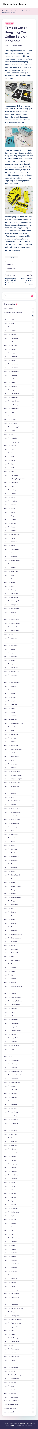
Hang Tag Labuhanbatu (11, 756)
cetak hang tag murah (11, 257)
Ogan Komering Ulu (10, 1408)
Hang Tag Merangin (10, 923)
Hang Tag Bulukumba (10, 505)
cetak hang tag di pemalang (13, 312)
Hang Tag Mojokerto (10, 942)
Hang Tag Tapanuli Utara (12, 1327)
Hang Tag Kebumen (10, 686)
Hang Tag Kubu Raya (10, 727)
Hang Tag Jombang (10, 656)
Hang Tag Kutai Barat (11, 745)
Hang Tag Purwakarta (11, 1119)
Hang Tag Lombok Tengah (12, 812)
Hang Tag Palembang (11, 1008)
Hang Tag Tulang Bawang (12, 1375)
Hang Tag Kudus (9, 730)
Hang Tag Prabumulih (10, 1104)
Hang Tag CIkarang (10, 519)
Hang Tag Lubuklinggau (11, 823)
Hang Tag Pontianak (10, 1097)
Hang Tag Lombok (10, 805)
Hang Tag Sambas (10, 1156)
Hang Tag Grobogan (10, 590)
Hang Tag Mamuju (9, 882)
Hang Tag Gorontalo (10, 579)
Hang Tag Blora (9, 468)
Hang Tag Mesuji (9, 927)
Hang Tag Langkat (10, 793)
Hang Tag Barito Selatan (12, 401)
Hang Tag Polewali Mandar (12, 1090)
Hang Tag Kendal (9, 693)
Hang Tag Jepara (9, 649)
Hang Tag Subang (10, 1249)
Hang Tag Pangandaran (11, 1027)
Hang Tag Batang (9, 419)
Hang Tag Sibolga (10, 1193)
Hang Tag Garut (9, 575)
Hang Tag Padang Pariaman (13, 1001)
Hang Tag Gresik (9, 586)
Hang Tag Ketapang (10, 705)
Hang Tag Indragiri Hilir (11, 605)
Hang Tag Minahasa (10, 930)
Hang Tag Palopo (9, 1012)
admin (10, 264)
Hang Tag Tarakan (10, 1334)
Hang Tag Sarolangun (11, 1171)
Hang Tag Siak (8, 1190)
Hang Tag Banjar (9, 360)
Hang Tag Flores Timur (11, 571)
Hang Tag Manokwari (11, 904)
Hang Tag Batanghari (11, 423)
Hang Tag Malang (9, 871)
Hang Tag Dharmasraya (11, 549)
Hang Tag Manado (10, 893)
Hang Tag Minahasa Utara (12, 938)
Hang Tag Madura (9, 845)
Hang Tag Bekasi (9, 431)
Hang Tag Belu (8, 434)
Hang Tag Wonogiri (10, 1393)
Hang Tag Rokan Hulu (10, 1145)
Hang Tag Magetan (10, 853)
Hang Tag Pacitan (10, 990)
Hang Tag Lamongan (10, 764)
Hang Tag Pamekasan (11, 1019)
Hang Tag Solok (9, 1234)
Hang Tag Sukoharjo (10, 1260)
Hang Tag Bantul (9, 382)
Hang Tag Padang (10, 993)
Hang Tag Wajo (9, 1386)
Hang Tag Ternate (10, 1353)
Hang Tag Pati (8, 1056)
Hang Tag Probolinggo (11, 1112)
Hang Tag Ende (9, 564)
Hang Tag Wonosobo (11, 1397)
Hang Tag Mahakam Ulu (11, 856)
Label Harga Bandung (11, 1404)
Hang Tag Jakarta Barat (11, 619)
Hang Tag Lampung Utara (12, 786)
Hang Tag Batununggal (11, 427)
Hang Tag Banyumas (10, 390)
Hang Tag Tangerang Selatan (13, 1308)
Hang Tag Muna (9, 956)
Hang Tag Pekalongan (11, 1064)
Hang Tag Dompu (9, 553)
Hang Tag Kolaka (9, 712)
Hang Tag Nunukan (10, 979)
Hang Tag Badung (10, 334)
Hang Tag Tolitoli (9, 1360)
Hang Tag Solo (9, 1230)
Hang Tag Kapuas (9, 664)
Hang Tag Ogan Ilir (10, 982)
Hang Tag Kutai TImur (11, 753)
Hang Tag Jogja (9, 653)
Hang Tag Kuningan (10, 738)
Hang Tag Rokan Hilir (10, 1141)
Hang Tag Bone (9, 486)
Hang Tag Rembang (10, 1134)
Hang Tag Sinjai (9, 1216)
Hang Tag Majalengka (11, 860)
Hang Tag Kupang (9, 742)
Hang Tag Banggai (10, 353)
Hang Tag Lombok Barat (12, 808)
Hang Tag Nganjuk (10, 967)
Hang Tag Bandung (10, 349)
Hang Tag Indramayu (10, 612)
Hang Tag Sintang (10, 1219)
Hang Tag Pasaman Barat (12, 1045)
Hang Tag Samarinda (11, 1153)
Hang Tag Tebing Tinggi (11, 1341)
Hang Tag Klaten (9, 708)
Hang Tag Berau (9, 449)
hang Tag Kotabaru (10, 719)
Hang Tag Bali (8, 342)
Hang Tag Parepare (10, 1034)
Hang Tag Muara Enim (11, 949)
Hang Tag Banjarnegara (11, 371)
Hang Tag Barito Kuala (11, 397)
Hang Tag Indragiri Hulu (11, 608)
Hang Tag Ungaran (10, 1382)
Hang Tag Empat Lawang (12, 560)
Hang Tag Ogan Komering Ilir (13, 986)
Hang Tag (9, 23)
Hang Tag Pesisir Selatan (12, 1082)
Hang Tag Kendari (9, 697)
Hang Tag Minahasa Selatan (13, 934)
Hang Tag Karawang (10, 675)
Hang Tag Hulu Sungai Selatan (13, 601)
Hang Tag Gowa (9, 582)
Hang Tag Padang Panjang (12, 997)
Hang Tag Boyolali (10, 493)
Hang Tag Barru (9, 412)
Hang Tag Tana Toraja (11, 1290)
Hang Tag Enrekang (10, 568)
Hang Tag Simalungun (11, 1208)
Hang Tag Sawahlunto (11, 1175)
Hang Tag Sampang (10, 1164)
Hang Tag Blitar (9, 464)
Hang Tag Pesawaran (11, 1079)
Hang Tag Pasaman (10, 1042)
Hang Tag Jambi (9, 634)
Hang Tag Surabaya (10, 1279)
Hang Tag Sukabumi (10, 1253)
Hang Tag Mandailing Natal (12, 897)
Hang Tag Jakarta (9, 616)
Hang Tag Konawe (10, 716)
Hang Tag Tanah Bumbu (11, 1293)
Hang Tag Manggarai (11, 901)
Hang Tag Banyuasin (10, 386)
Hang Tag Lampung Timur (12, 782)
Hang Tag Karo (9, 679)
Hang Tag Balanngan (11, 338)
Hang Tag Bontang (10, 490)
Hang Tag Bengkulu (10, 445)
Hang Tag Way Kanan (11, 1390)
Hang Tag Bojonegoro (11, 475)
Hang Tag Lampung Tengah (13, 779)
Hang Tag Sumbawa (10, 1267)
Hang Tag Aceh (9, 319)
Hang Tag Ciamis (9, 512)
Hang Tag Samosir (10, 1160)
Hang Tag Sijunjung (10, 1204)
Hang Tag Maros (9, 908)
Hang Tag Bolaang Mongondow (14, 479)
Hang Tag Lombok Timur (11, 816)
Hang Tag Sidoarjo (10, 1197)
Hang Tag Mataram (10, 912)
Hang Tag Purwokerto (11, 1127)
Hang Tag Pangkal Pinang (12, 1030)
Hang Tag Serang (9, 1182)
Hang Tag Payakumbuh (11, 1060)
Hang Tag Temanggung (11, 1349)
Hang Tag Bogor (9, 471)
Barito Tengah (8, 308)
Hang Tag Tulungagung (11, 1378)
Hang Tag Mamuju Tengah (12, 886)
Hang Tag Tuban (9, 1371)
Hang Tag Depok (9, 545)
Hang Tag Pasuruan (10, 1053)
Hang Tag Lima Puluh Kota (12, 801)
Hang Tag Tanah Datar (11, 1297)
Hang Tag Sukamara (10, 1256)
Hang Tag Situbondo (10, 1223)
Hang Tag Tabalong (10, 1282)
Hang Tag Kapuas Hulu (11, 667)
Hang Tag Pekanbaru (10, 1068)
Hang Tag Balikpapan (11, 345)
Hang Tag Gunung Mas (11, 594)
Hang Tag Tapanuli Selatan (13, 1319)
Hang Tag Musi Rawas (11, 964)
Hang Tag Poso (9, 1101)
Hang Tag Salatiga (10, 1149)
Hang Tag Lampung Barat (12, 771)
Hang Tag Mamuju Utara (11, 890)
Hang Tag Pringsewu (10, 1108)
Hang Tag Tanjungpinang (12, 1316)
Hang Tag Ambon (9, 327)
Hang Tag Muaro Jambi (11, 953)
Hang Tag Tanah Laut (11, 1301)
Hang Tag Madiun (9, 842)
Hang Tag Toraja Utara (11, 1364)
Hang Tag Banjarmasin (11, 368)
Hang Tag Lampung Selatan (13, 775)
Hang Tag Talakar (9, 1286)
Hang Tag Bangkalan (10, 357)
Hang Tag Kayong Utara (11, 682)
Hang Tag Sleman (9, 1227)
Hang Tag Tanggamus (11, 1312)
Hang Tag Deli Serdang (11, 534)
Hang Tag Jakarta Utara (11, 630)
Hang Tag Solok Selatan (12, 1238)
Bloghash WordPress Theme (22, 1426)
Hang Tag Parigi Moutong (12, 1038)
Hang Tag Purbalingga (11, 1116)
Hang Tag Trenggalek (11, 1367)
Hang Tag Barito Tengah (12, 405)
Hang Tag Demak (9, 538)
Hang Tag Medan (9, 916)
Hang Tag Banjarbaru (11, 364)
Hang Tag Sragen (9, 1245)
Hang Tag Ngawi (9, 971)
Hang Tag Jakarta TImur (11, 627)
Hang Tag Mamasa (10, 879)
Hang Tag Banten (9, 379)
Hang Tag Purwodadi (11, 1123)
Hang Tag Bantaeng (10, 375)
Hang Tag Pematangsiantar (13, 1071)
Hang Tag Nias (8, 975)
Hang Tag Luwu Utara (11, 838)
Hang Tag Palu (8, 1016)
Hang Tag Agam (9, 323)
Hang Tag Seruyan (10, 1186)
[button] (11, 268)
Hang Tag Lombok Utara (12, 819)
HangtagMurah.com (15, 4)
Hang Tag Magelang (10, 849)
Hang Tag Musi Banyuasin (12, 960)
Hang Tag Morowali (10, 945)
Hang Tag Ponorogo (10, 1093)
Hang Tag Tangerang (11, 1305)
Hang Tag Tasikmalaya (11, 1338)
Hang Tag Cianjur (9, 516)
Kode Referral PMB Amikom (12, 1401)
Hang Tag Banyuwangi (11, 393)
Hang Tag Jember (9, 642)
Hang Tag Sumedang (10, 1271)
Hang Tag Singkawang (11, 1212)
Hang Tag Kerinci (9, 701)
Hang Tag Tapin (9, 1330)
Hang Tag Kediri (9, 690)
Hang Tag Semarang (10, 1179)
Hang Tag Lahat (9, 760)
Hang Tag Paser (9, 1049)
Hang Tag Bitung (9, 460)
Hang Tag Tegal (9, 1345)
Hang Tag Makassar (10, 867)
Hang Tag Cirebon (10, 531)
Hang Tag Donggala (10, 556)
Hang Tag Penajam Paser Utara (14, 1075)
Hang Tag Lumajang (10, 827)
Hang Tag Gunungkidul (11, 597)
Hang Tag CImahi (9, 527)
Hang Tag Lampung (10, 768)
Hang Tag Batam (9, 416)
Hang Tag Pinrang (9, 1086)
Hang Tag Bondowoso (11, 482)
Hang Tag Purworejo (10, 1130)
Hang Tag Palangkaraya (12, 1005)
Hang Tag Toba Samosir (12, 1356)
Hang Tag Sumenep (10, 1275)
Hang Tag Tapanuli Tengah (12, 1323)
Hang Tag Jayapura (10, 638)
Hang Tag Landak (9, 790)
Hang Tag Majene (9, 864)
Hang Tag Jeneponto (11, 645)
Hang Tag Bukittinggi (10, 501)
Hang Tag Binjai (9, 456)
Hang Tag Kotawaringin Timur (13, 723)
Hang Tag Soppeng (10, 1242)
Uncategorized (9, 1412)
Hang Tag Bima (9, 453)
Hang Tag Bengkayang (11, 442)
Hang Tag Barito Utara (11, 408)
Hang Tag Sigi (8, 1201)
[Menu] (35, 4)
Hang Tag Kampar (10, 660)
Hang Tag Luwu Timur (11, 834)
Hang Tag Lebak (9, 797)
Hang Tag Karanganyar (11, 671)
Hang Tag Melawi (9, 919)
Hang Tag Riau (8, 1138)
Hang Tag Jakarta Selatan (12, 623)
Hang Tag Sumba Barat (11, 1264)
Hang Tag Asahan (10, 331)
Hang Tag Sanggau (10, 1167)
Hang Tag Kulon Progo (11, 734)
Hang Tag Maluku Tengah (12, 875)
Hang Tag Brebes (9, 497)
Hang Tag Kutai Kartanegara (13, 749)
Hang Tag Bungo (9, 508)
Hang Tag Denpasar (10, 542)
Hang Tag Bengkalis (10, 438)
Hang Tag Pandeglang (11, 1023)
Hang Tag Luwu (9, 831)
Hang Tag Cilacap (10, 523)
